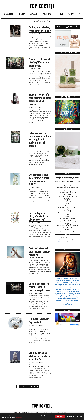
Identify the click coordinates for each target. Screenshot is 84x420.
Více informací (19, 417)
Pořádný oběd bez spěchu (67, 218)
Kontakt (71, 14)
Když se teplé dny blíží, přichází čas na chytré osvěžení (39, 216)
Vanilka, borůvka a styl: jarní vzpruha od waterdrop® (39, 356)
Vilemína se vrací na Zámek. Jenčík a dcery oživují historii (39, 287)
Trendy (22, 14)
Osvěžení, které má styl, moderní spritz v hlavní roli (39, 251)
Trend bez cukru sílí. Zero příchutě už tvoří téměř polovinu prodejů (40, 99)
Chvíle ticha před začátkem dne (67, 192)
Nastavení (79, 416)
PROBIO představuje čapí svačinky (39, 320)
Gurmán (59, 14)
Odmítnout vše (70, 416)
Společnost (9, 14)
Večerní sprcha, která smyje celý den (67, 222)
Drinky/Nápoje (46, 21)
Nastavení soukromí (63, 412)
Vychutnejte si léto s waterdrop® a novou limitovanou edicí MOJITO (39, 179)
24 (37, 386)
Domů (37, 21)
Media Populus (40, 412)
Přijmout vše (60, 416)
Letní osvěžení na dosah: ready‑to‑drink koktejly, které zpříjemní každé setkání (40, 139)
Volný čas (47, 14)
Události (34, 14)
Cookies (50, 412)
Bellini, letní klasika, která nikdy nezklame (40, 28)
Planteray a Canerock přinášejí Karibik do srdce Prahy (40, 62)
